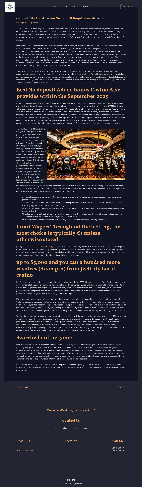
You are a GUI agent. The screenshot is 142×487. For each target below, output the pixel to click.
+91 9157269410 (117, 451)
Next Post (123, 387)
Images (75, 7)
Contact (86, 7)
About (64, 7)
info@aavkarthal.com (24, 450)
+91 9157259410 (117, 448)
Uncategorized (22, 22)
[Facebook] (68, 480)
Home (55, 7)
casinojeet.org (47, 246)
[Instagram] (73, 480)
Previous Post (20, 387)
